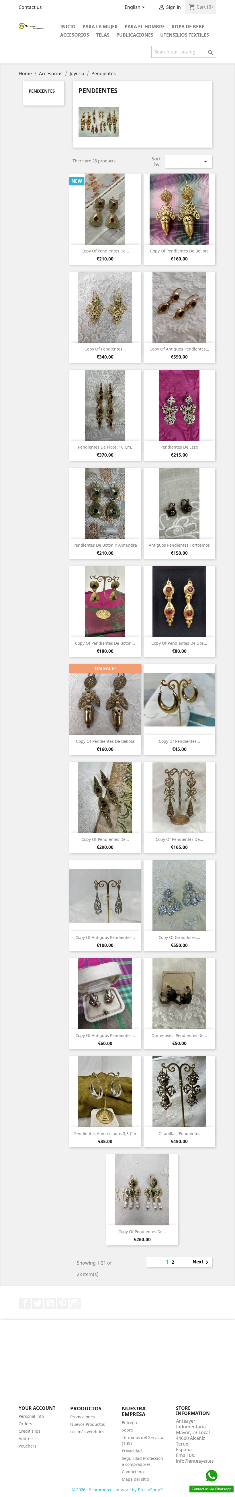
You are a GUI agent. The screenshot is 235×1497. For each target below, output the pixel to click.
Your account (37, 1408)
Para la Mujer (100, 26)
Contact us (30, 7)
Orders (25, 1423)
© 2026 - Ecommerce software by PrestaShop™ (118, 1489)
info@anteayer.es (195, 1461)
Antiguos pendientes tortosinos (179, 545)
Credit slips (29, 1431)
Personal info (31, 1416)
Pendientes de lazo (179, 447)
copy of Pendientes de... (105, 251)
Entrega (129, 1422)
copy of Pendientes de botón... (105, 643)
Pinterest (62, 1303)
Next (201, 1262)
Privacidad (132, 1451)
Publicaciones (134, 35)
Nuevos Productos (87, 1424)
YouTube (50, 1303)
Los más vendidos (87, 1431)
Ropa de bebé (188, 26)
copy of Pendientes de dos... (179, 643)
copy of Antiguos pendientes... (179, 349)
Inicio (68, 26)
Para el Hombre (145, 26)
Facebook (25, 1303)
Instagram (75, 1303)
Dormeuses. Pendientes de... (179, 1035)
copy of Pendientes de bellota (179, 251)
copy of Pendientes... (105, 349)
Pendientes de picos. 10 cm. (105, 447)
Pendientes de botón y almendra (105, 545)
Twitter (37, 1303)
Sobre (127, 1430)
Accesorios (74, 35)
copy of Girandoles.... (179, 937)
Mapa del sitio (135, 1479)
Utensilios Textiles (184, 35)
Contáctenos (134, 1471)
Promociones (82, 1417)
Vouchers (27, 1446)
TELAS (102, 35)
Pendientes (42, 91)
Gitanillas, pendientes (179, 1133)
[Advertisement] (117, 1366)
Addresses (29, 1438)
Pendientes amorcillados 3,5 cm (105, 1133)
